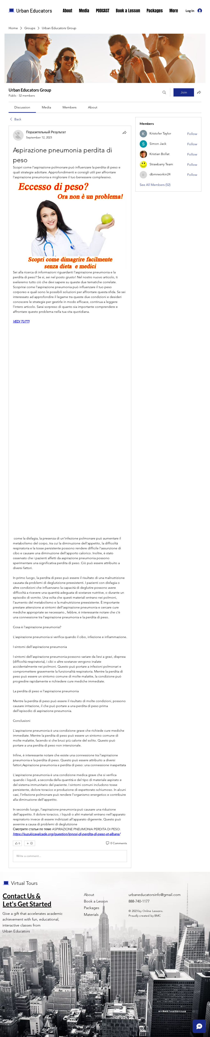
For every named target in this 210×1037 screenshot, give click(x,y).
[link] (22, 107)
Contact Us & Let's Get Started (27, 900)
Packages (91, 908)
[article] (70, 497)
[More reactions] (29, 843)
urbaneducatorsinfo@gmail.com (154, 894)
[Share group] (198, 92)
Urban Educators (34, 11)
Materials (91, 914)
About (89, 894)
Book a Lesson (96, 901)
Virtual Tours (24, 883)
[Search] (164, 92)
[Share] (124, 132)
